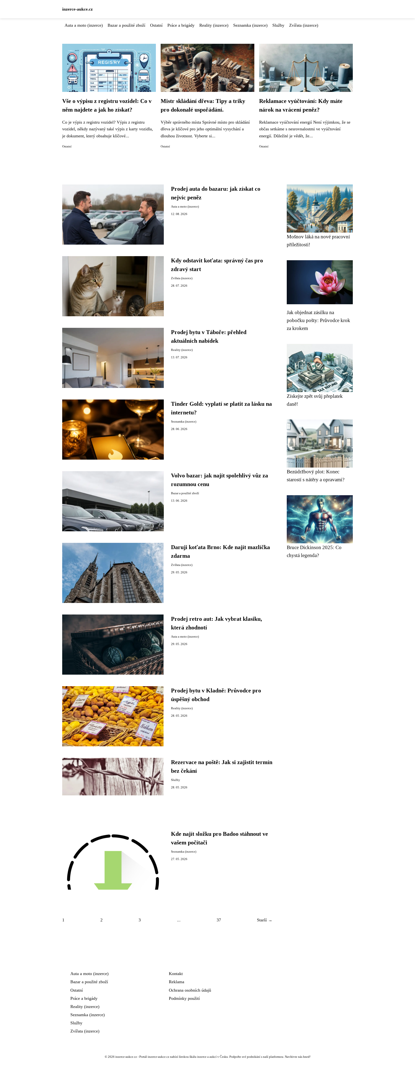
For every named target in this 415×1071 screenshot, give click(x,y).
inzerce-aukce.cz (77, 9)
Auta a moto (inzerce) (84, 25)
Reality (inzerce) (213, 25)
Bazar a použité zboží (126, 25)
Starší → (264, 920)
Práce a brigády (181, 25)
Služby (278, 25)
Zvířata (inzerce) (303, 25)
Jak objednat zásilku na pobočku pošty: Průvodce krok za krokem (318, 320)
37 (219, 920)
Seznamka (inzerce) (250, 25)
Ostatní (156, 25)
